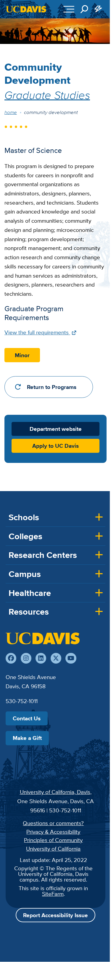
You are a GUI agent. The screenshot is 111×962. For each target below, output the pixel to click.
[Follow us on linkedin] (41, 658)
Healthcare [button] (30, 593)
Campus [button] (25, 574)
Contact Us (27, 718)
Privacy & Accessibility (53, 831)
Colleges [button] (25, 536)
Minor (22, 355)
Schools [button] (24, 517)
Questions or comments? (53, 823)
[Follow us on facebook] (11, 658)
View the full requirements (37, 332)
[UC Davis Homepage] (26, 9)
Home (10, 112)
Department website (56, 429)
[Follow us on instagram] (26, 658)
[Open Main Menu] (68, 9)
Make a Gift (27, 738)
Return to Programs (51, 387)
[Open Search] (84, 9)
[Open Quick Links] (98, 9)
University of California (53, 848)
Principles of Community (53, 840)
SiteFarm (53, 894)
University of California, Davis (55, 792)
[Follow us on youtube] (70, 658)
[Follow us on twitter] (56, 658)
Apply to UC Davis (55, 446)
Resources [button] (29, 611)
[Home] (43, 638)
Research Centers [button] (43, 555)
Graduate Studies (47, 95)
